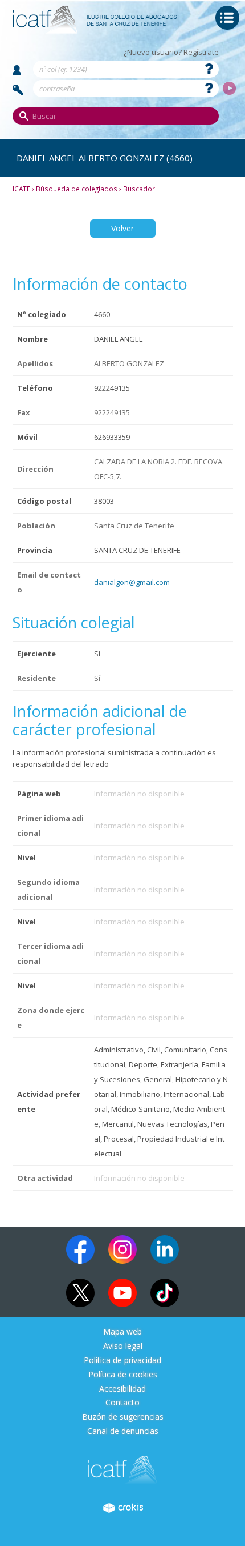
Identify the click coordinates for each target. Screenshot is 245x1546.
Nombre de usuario (17, 70)
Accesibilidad (122, 1389)
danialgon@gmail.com (132, 582)
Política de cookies (122, 1375)
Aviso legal (122, 1346)
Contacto (122, 1403)
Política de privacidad (122, 1360)
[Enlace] (95, 30)
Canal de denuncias (122, 1431)
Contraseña (18, 90)
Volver (122, 228)
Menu (227, 18)
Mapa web (122, 1332)
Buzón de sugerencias (123, 1417)
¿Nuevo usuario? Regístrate (171, 52)
